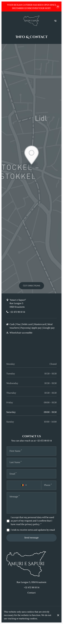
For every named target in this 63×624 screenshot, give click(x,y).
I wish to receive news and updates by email (33, 529)
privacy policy (32, 524)
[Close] (58, 615)
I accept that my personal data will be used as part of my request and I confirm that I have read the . (32, 521)
